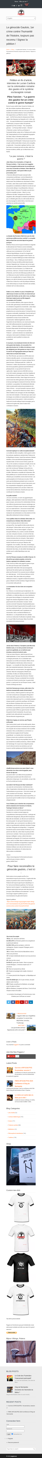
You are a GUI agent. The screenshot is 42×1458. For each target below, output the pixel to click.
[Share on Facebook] (13, 1002)
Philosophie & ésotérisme (17, 1133)
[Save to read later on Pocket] (26, 1002)
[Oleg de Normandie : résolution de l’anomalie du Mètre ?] (10, 1390)
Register (10, 1438)
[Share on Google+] (22, 1002)
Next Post (21, 1025)
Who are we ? (23, 1)
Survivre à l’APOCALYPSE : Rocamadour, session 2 (21, 1407)
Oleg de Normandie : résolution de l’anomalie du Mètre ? (24, 1389)
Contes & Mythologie (15, 1117)
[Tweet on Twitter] (9, 1002)
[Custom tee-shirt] (21, 1316)
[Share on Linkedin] (31, 1002)
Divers (11, 1121)
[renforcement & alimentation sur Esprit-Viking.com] (26, 5)
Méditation (12, 1129)
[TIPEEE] (16, 5)
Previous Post (21, 1013)
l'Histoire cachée (14, 1125)
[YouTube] (14, 5)
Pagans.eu (21, 12)
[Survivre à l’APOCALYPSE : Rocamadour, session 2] (10, 1070)
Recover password (13, 1442)
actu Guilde (12, 1112)
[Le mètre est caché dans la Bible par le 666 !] (10, 1098)
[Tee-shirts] (21, 5)
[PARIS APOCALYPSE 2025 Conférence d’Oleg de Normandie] (10, 1083)
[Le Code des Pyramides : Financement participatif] (10, 1378)
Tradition (12, 1137)
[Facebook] (12, 5)
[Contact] (19, 5)
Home (16, 1)
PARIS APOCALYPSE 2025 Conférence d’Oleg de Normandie (24, 1083)
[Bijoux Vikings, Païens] (21, 1362)
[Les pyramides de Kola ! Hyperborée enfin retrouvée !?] (31, 1030)
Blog (12, 49)
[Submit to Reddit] (17, 1002)
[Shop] (21, 1185)
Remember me (17, 1434)
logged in (16, 1044)
